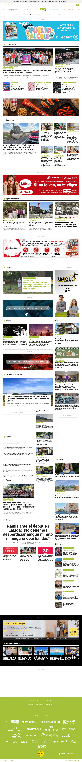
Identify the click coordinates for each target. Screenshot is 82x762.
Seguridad (41, 704)
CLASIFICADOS (57, 1)
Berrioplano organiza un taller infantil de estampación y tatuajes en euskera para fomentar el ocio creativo (66, 341)
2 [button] (25, 293)
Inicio (31, 700)
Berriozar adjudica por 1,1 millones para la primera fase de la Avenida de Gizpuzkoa (41, 224)
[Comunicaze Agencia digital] (41, 710)
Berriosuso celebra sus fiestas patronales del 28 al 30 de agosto (18, 88)
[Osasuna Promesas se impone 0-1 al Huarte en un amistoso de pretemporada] (10, 550)
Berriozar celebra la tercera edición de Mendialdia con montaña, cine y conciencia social (71, 575)
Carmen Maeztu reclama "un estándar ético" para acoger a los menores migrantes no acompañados (17, 448)
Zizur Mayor (17, 14)
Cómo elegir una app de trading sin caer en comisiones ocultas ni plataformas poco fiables (69, 89)
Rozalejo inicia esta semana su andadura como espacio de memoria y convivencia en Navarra (17, 465)
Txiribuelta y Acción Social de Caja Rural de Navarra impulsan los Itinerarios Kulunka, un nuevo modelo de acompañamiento (24, 659)
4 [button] (29, 293)
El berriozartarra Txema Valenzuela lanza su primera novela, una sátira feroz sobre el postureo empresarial (15, 343)
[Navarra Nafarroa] (41, 746)
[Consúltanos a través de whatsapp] (8, 5)
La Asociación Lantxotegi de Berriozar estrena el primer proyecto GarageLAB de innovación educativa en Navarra (46, 137)
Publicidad (49, 700)
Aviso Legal (30, 704)
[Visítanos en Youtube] (10, 5)
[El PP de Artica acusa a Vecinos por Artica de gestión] (67, 468)
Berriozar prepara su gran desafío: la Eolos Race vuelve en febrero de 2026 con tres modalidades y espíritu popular (70, 597)
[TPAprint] (58, 742)
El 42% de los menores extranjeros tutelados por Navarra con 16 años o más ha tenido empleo (18, 442)
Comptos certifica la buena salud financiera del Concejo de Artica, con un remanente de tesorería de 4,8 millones (66, 517)
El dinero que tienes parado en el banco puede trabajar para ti (42, 88)
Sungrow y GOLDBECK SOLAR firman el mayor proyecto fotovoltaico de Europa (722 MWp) (41, 657)
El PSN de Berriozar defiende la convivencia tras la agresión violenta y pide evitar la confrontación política (46, 162)
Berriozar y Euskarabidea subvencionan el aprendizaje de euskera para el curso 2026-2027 (72, 139)
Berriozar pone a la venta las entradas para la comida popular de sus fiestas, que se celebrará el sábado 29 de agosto (18, 506)
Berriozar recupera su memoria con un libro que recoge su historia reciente (66, 224)
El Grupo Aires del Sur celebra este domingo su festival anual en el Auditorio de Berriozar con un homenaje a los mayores (40, 343)
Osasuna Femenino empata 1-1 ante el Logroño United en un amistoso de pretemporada (26, 558)
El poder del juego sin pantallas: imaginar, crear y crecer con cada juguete (72, 657)
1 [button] (23, 293)
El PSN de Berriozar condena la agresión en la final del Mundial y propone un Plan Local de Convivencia (65, 71)
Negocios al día (61, 14)
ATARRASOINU (32, 1)
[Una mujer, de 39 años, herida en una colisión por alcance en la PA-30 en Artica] (67, 485)
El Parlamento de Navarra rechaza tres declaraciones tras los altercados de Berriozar (73, 157)
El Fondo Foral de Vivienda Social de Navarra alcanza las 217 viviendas (17, 471)
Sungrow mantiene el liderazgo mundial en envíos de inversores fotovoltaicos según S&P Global (57, 658)
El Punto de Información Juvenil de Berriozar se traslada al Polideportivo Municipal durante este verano (59, 162)
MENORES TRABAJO (39, 1)
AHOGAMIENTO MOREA (24, 1)
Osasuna (55, 14)
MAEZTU (45, 1)
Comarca (40, 14)
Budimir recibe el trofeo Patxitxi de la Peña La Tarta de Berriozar (71, 586)
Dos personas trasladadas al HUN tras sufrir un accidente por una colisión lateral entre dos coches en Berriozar (60, 135)
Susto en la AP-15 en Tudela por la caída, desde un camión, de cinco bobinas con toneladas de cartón (18, 147)
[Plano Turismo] (47, 742)
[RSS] (12, 5)
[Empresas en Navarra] (11, 742)
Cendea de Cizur (24, 14)
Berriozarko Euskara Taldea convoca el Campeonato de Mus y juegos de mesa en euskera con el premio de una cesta (67, 365)
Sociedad (45, 14)
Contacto (44, 700)
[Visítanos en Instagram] (6, 5)
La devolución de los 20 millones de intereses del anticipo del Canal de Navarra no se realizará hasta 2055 (18, 459)
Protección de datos (49, 704)
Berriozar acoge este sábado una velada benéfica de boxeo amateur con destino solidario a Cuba (71, 553)
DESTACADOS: (16, 1)
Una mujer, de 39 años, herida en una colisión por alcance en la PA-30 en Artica (67, 497)
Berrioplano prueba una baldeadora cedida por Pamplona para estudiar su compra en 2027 (43, 461)
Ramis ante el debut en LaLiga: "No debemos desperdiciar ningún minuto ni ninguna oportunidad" (28, 532)
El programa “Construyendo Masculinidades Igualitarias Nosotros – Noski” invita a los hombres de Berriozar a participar (66, 387)
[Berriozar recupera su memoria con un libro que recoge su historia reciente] (67, 210)
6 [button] (32, 293)
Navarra (50, 14)
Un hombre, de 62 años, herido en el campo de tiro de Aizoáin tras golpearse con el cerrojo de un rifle (44, 426)
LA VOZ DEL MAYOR (64, 1)
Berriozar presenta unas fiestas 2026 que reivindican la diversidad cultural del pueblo (27, 72)
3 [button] (27, 293)
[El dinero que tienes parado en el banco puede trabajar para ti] (31, 86)
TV (66, 14)
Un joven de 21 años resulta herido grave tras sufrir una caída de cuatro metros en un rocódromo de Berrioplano (44, 480)
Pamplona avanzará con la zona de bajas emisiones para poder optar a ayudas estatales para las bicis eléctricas (67, 407)
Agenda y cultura (33, 14)
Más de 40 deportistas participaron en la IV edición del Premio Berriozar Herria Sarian (71, 564)
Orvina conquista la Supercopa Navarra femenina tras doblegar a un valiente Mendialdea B (71, 604)
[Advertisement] (18, 423)
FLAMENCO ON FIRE (50, 1)
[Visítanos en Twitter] (4, 5)
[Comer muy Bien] (35, 742)
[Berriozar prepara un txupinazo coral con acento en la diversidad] (15, 210)
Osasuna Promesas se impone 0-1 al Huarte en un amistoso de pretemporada (10, 557)
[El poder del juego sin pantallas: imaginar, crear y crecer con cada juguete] (72, 651)
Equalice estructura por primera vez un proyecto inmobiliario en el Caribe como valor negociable (9, 657)
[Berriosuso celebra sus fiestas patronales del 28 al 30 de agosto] (6, 86)
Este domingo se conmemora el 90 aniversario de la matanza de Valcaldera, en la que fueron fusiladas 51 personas (18, 454)
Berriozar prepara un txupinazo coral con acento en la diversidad (14, 223)
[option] (41, 9)
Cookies (36, 704)
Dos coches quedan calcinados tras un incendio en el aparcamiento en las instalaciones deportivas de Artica (67, 537)
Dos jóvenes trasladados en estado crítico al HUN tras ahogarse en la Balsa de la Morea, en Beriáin (28, 399)
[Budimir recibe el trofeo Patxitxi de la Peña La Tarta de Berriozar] (58, 584)
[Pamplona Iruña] (70, 742)
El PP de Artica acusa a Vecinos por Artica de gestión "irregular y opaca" (67, 475)
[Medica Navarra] (23, 742)
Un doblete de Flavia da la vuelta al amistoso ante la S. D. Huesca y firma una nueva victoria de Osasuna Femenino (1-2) (45, 558)
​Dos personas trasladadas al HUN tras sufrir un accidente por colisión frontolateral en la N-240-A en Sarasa (44, 442)
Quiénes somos (36, 700)
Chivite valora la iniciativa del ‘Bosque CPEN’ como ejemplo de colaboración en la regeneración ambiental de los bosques (18, 476)
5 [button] (30, 293)
